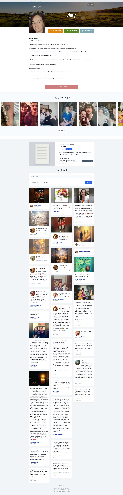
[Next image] (48, 218)
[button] (39, 195)
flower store (63, 78)
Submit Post (88, 182)
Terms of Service (65, 489)
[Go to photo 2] (38, 253)
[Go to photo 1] (38, 225)
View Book (62, 149)
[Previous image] (30, 218)
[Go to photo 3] (39, 385)
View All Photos (61, 130)
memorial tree (44, 78)
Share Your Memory (87, 161)
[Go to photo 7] (86, 299)
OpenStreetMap (63, 491)
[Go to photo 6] (85, 299)
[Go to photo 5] (40, 253)
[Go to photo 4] (62, 231)
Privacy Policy (57, 489)
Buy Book (69, 149)
